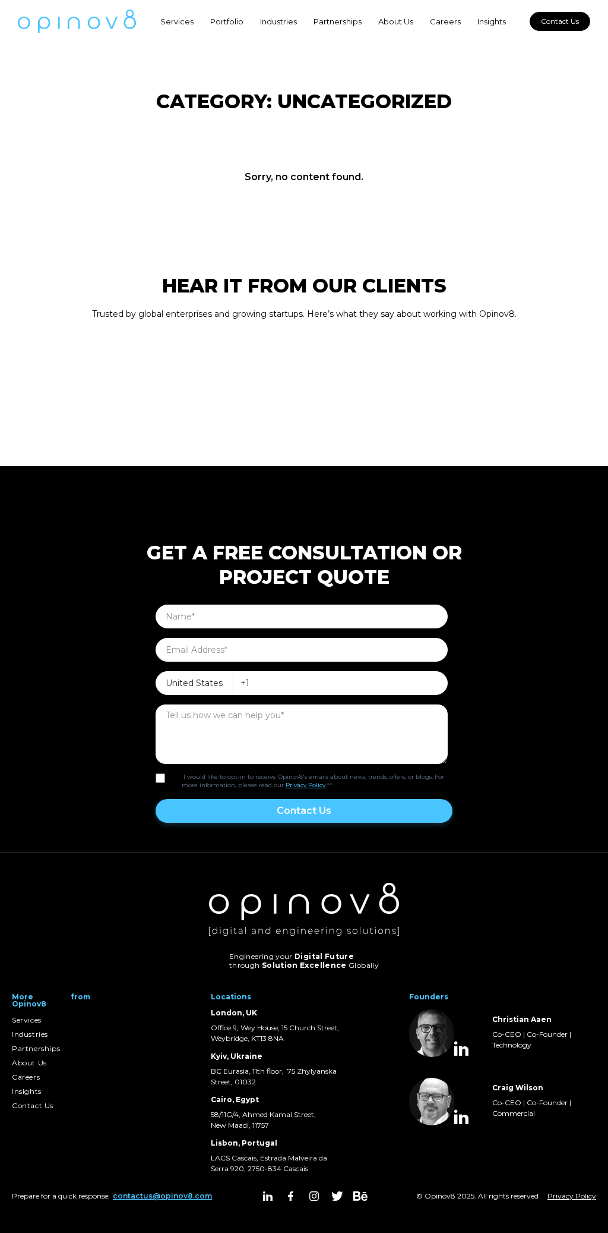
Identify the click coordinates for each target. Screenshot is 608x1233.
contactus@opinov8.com (162, 1195)
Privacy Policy (305, 785)
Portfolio (226, 21)
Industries (278, 21)
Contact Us (560, 21)
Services (177, 21)
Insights (491, 21)
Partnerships (338, 21)
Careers (445, 21)
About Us (395, 21)
